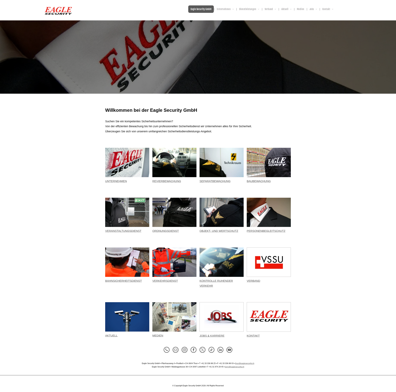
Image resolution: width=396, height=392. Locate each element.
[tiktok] (211, 350)
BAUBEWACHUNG (259, 181)
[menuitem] (201, 9)
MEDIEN (157, 335)
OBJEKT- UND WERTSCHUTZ (219, 230)
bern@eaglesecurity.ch (234, 367)
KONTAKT (253, 335)
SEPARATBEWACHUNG (215, 181)
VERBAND (253, 280)
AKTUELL (111, 335)
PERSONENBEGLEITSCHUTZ (266, 230)
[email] (176, 350)
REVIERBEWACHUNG (166, 181)
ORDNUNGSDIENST (165, 230)
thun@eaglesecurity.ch (244, 363)
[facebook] (193, 350)
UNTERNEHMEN (116, 181)
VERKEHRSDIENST (165, 280)
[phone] (167, 350)
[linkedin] (220, 350)
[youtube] (229, 350)
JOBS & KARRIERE (212, 335)
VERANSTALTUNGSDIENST (123, 230)
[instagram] (184, 350)
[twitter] (202, 350)
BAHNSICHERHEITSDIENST (123, 280)
